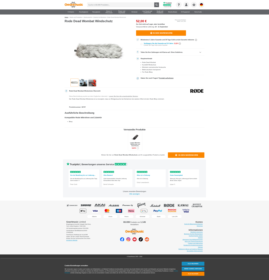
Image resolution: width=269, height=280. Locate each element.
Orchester (142, 216)
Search (156, 4)
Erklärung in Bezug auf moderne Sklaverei (191, 249)
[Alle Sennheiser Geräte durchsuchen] (73, 205)
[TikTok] (141, 241)
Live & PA (174, 216)
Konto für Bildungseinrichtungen (193, 224)
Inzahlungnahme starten (196, 236)
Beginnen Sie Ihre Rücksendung (193, 234)
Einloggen (200, 226)
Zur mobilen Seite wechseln (195, 251)
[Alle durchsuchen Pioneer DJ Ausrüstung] (129, 205)
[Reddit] (147, 241)
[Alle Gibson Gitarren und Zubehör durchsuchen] (143, 205)
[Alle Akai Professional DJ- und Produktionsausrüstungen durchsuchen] (101, 205)
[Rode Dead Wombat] (99, 51)
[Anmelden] (186, 5)
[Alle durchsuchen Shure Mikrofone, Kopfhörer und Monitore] (87, 205)
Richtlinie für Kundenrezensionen (193, 245)
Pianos (127, 216)
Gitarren (94, 216)
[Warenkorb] (194, 5)
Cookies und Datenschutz (195, 243)
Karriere (200, 237)
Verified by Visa (185, 211)
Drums (110, 216)
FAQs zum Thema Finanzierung (194, 241)
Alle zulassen (193, 274)
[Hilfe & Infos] (179, 5)
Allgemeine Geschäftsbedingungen (193, 239)
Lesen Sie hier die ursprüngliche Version (123, 96)
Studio (158, 216)
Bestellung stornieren (197, 232)
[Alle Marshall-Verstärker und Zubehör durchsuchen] (157, 205)
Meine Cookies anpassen (193, 268)
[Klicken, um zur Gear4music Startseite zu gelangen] (74, 5)
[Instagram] (128, 241)
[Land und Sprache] (201, 5)
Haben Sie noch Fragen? (157, 78)
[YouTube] (135, 241)
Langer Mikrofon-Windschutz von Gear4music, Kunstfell (135, 145)
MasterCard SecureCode (172, 211)
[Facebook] (122, 241)
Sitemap (200, 247)
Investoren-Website (71, 240)
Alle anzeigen (134, 194)
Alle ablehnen (193, 263)
